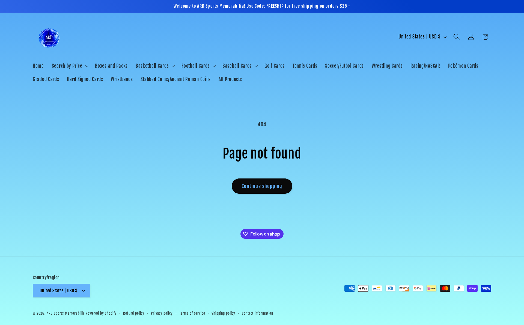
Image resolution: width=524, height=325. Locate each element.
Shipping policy (223, 313)
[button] (69, 66)
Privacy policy (162, 313)
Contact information (257, 313)
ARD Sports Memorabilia (66, 313)
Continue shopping (262, 186)
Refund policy (133, 313)
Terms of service (192, 313)
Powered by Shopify (101, 313)
